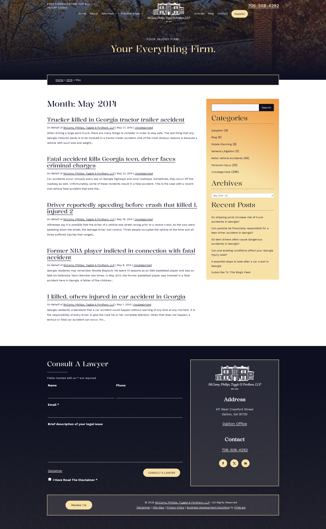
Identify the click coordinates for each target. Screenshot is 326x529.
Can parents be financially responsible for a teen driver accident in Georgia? (240, 230)
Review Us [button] (78, 505)
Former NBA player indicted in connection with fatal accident (121, 254)
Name (52, 385)
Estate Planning (221, 144)
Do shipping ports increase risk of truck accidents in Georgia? (237, 219)
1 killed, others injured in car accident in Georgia (116, 296)
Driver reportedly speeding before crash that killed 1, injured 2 (122, 208)
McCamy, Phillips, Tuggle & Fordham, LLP (89, 127)
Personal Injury (221, 165)
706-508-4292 (263, 5)
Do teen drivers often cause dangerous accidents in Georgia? (236, 241)
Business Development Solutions (208, 507)
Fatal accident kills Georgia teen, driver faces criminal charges (111, 162)
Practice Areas (130, 13)
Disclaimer (55, 470)
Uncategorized (144, 127)
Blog (211, 13)
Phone (121, 385)
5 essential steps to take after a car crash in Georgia (240, 264)
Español (239, 13)
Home (82, 13)
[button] (322, 504)
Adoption (217, 130)
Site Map (158, 507)
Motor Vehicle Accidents (227, 158)
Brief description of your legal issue (75, 424)
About (94, 13)
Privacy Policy (175, 507)
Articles (199, 13)
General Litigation (222, 151)
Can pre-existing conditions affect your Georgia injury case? (242, 253)
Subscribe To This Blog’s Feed (230, 272)
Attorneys (108, 13)
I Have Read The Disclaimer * (75, 480)
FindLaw (240, 507)
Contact (223, 13)
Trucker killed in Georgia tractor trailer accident (116, 119)
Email (53, 404)
